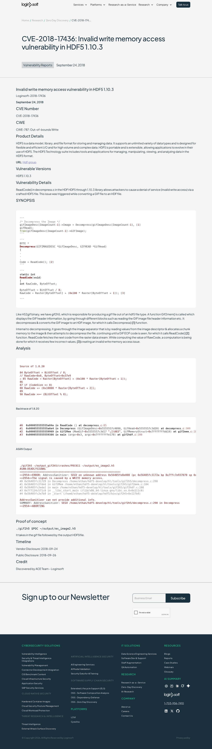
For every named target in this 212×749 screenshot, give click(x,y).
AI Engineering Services (83, 664)
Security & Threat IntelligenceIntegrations (36, 659)
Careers (125, 711)
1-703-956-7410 (174, 703)
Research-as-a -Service (133, 682)
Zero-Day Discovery (131, 687)
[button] (80, 4)
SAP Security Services (33, 688)
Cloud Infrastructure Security (36, 679)
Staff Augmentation (131, 662)
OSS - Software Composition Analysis (90, 693)
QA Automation (129, 667)
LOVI (73, 717)
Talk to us (183, 4)
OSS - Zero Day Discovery (84, 702)
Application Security (32, 683)
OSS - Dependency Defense (85, 697)
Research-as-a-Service (122, 4)
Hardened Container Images (36, 701)
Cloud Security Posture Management (40, 706)
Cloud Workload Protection (36, 710)
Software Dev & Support (133, 658)
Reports (168, 658)
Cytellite (75, 722)
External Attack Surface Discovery (39, 728)
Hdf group (29, 162)
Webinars (169, 667)
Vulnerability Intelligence (34, 654)
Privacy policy (183, 737)
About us (125, 707)
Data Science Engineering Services (139, 654)
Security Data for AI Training (84, 673)
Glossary (168, 671)
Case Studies (171, 662)
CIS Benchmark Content (34, 674)
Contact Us (127, 716)
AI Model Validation (80, 669)
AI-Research (127, 691)
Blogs (167, 654)
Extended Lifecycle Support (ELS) (88, 688)
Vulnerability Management (35, 665)
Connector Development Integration (40, 670)
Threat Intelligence (31, 724)
